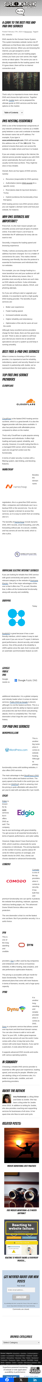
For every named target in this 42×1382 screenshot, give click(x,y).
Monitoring (35, 1358)
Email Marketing (20, 1355)
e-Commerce (10, 1355)
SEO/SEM (30, 1360)
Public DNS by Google (19, 702)
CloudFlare (6, 419)
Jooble (11, 100)
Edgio (4, 801)
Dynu (4, 1027)
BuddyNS (6, 633)
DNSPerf (14, 784)
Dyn (12, 961)
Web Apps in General (30, 1362)
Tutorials (20, 1362)
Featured (29, 1355)
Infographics (10, 1358)
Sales (18, 1360)
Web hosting (22, 1364)
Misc (23, 1358)
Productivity (4, 1360)
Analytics (23, 1353)
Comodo (35, 870)
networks (9, 34)
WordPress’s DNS (31, 775)
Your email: (21, 1286)
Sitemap (29, 1364)
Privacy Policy (26, 1303)
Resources (28, 32)
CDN (4, 810)
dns (3, 34)
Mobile (28, 1358)
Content (3, 1355)
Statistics (8, 1362)
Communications (32, 1353)
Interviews (18, 1358)
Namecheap (19, 522)
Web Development (11, 1364)
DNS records (27, 183)
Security (23, 1360)
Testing (14, 1362)
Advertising (16, 1353)
